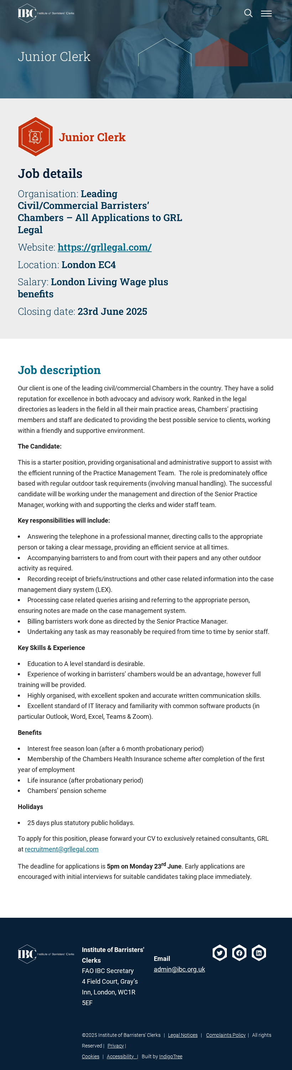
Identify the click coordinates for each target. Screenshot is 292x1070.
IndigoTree (170, 1056)
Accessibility (122, 1056)
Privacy (116, 1046)
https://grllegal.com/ (105, 247)
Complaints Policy (226, 1035)
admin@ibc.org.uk (179, 969)
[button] (248, 13)
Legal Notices (183, 1035)
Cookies (90, 1056)
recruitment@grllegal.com (62, 849)
